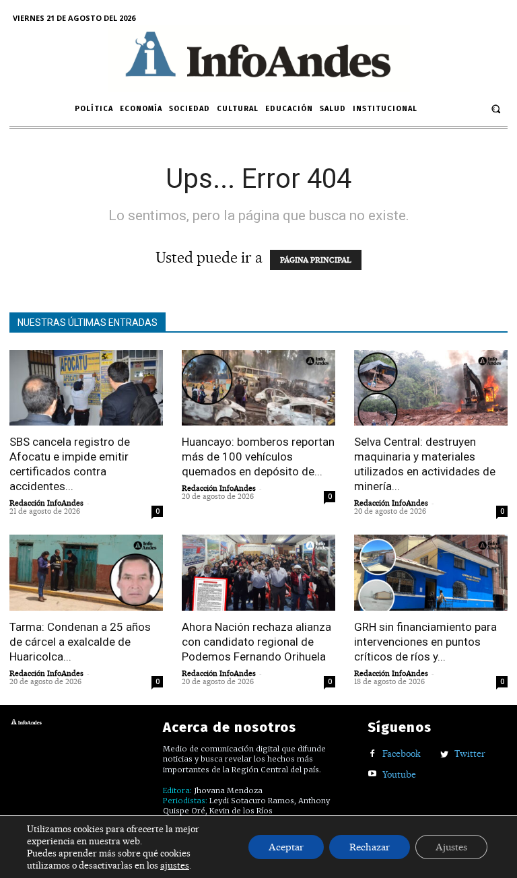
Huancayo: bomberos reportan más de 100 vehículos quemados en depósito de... (258, 456)
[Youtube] (372, 774)
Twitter (469, 753)
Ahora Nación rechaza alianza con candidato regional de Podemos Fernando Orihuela (256, 641)
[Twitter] (444, 754)
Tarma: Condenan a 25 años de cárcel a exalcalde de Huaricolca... (80, 641)
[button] (496, 109)
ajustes (174, 865)
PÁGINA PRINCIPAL (315, 260)
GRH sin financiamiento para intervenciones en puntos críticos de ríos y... (425, 641)
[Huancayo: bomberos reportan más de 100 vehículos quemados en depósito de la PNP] (258, 388)
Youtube (399, 774)
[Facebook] (372, 754)
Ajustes (451, 847)
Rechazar (369, 847)
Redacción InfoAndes (46, 503)
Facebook (401, 753)
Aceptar (286, 847)
